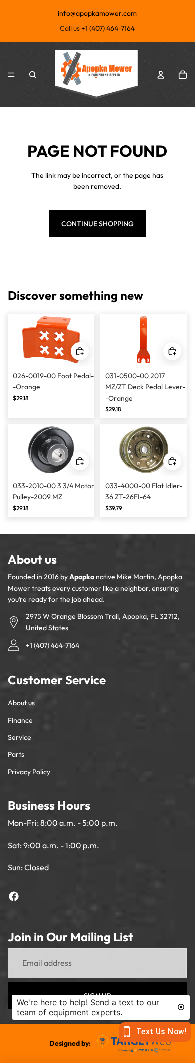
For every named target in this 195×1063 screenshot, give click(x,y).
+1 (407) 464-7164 (108, 28)
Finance (20, 720)
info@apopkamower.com (97, 13)
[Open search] (33, 75)
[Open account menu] (161, 75)
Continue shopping (98, 223)
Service (20, 737)
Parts (16, 754)
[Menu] (11, 74)
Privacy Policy (29, 771)
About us (21, 702)
